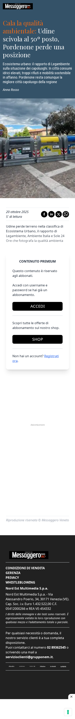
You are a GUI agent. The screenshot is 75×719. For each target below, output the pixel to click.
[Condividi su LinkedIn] (51, 214)
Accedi (37, 306)
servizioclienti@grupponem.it (29, 657)
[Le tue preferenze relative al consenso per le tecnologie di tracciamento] (68, 712)
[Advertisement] (38, 451)
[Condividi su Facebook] (44, 214)
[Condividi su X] (58, 214)
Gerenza (13, 573)
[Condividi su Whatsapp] (66, 214)
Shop (37, 339)
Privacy (12, 577)
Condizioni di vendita (25, 568)
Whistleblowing (20, 582)
